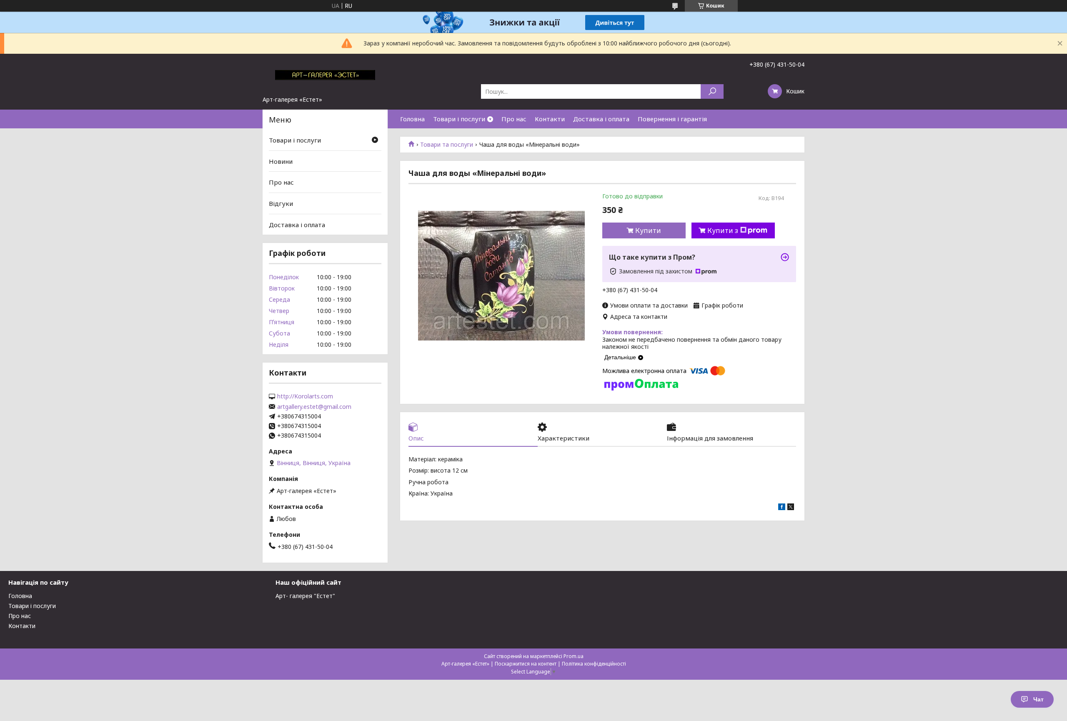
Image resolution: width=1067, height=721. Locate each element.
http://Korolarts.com (305, 396)
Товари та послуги (446, 144)
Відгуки (281, 203)
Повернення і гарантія (672, 119)
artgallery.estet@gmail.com (314, 407)
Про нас (513, 119)
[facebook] (781, 508)
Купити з (722, 230)
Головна (412, 119)
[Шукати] (712, 91)
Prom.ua (574, 656)
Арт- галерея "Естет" (305, 596)
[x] (790, 508)
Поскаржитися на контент (525, 663)
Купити (648, 230)
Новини (281, 161)
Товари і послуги (459, 119)
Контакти (550, 119)
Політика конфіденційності (594, 663)
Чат (1038, 699)
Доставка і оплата (601, 119)
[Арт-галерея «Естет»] (325, 74)
